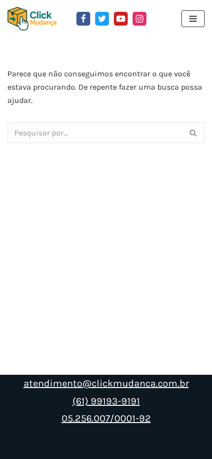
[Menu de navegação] (193, 18)
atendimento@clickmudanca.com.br (106, 383)
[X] (102, 19)
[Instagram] (139, 19)
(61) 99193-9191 (106, 401)
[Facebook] (83, 19)
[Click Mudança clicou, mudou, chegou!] (34, 19)
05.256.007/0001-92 (106, 418)
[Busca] (193, 132)
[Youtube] (121, 19)
